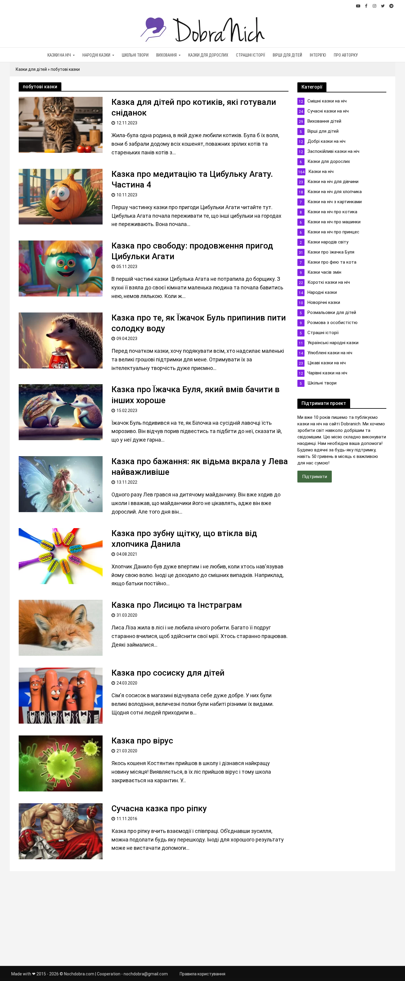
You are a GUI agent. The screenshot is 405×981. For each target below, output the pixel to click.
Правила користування (202, 974)
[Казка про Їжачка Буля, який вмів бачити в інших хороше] (61, 412)
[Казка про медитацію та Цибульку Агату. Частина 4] (61, 196)
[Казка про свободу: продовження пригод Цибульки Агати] (61, 268)
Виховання (166, 55)
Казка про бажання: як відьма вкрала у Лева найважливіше (199, 466)
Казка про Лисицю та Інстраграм (176, 605)
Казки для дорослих (208, 55)
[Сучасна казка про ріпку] (61, 831)
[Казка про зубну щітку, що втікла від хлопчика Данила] (61, 555)
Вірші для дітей (287, 55)
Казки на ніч (59, 55)
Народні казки (96, 55)
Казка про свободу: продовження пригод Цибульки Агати (192, 251)
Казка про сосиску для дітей (167, 673)
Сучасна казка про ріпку (159, 808)
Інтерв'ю (318, 55)
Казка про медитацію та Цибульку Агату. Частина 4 (192, 179)
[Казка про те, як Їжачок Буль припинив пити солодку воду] (61, 340)
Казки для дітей (31, 69)
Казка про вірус (142, 741)
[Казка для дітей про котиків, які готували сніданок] (61, 124)
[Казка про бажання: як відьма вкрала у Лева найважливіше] (61, 483)
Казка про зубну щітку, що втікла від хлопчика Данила (184, 538)
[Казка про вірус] (61, 763)
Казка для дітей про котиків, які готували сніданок (193, 107)
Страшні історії (250, 55)
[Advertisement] (341, 586)
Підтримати (314, 476)
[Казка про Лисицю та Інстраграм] (61, 627)
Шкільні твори (135, 55)
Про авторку (346, 55)
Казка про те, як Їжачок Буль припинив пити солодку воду (198, 323)
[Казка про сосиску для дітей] (61, 695)
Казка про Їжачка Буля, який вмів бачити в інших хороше (195, 394)
